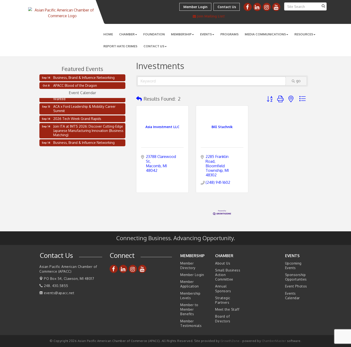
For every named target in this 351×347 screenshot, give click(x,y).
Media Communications (265, 34)
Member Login (192, 275)
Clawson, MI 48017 (69, 279)
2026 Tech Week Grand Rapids (77, 117)
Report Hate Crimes (120, 46)
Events (206, 34)
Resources (303, 34)
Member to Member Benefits (189, 309)
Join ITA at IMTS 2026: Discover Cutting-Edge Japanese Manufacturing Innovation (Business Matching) (88, 129)
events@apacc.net (58, 293)
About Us (222, 263)
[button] (139, 98)
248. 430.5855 (55, 286)
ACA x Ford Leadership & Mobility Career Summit (84, 107)
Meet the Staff (227, 309)
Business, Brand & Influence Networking (84, 78)
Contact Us (154, 46)
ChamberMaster (274, 341)
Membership (181, 34)
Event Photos (296, 286)
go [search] (298, 80)
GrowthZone (230, 341)
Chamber (127, 34)
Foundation (154, 34)
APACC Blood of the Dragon (75, 85)
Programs (229, 34)
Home (108, 34)
